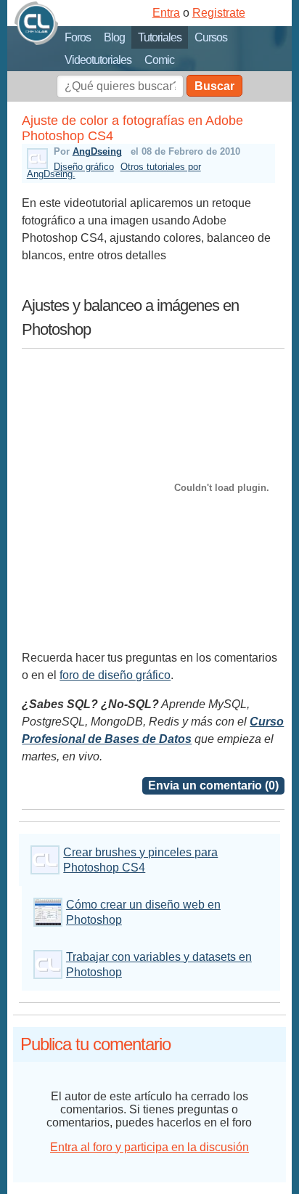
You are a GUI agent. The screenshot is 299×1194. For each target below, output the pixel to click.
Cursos (210, 37)
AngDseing (97, 151)
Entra (166, 13)
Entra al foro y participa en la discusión (149, 1147)
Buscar (214, 86)
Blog (114, 37)
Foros (78, 37)
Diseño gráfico (84, 166)
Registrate (218, 13)
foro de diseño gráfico (115, 675)
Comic (159, 60)
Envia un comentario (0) (213, 785)
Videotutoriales (98, 60)
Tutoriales (159, 37)
